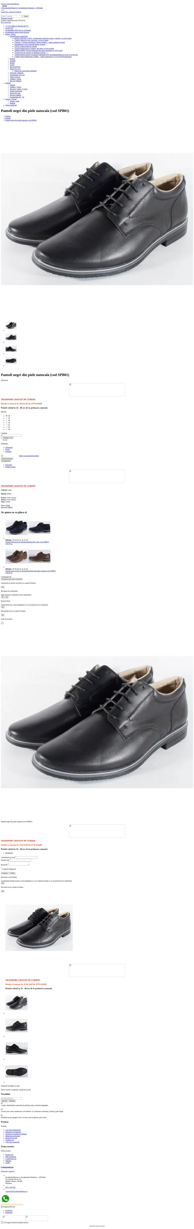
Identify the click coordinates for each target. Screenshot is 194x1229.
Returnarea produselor (13, 1132)
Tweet (7, 449)
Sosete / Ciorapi (11, 99)
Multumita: (9, 853)
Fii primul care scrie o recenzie (12, 579)
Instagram (8, 1212)
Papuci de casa (15, 69)
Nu (3, 597)
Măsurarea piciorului (12, 1136)
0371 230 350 (10, 1187)
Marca (3, 505)
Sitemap (8, 1161)
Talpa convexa (15, 77)
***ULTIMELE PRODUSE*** (17, 26)
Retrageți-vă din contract (97, 1226)
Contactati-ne (7, 1167)
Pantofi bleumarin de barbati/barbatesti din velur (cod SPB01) (27, 542)
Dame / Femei (10, 34)
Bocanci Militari (15, 81)
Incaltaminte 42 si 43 (17, 75)
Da (3, 587)
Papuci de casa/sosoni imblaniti (25, 71)
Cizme (12, 65)
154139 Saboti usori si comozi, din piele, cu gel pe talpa (34, 48)
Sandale (12, 61)
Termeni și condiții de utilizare (16, 1134)
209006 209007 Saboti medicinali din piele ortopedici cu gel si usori (38, 50)
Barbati (8, 83)
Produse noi (9, 1140)
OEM (8, 505)
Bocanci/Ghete (15, 67)
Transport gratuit (7, 18)
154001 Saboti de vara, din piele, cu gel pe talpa (31, 40)
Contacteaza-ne (10, 1159)
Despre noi (9, 1155)
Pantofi (12, 59)
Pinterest (8, 452)
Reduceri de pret (11, 1138)
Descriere (8, 465)
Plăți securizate (10, 1157)
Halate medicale (11, 105)
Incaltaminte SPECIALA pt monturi (18, 30)
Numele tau (5, 860)
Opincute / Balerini (16, 73)
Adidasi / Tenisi (15, 79)
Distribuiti (8, 447)
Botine (12, 63)
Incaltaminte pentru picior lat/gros (17, 32)
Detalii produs (10, 467)
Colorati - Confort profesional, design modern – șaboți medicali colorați (39, 42)
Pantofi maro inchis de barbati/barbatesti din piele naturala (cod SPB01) (30, 571)
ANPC (7, 1163)
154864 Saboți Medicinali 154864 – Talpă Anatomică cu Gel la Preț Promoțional (43, 57)
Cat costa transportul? (13, 1130)
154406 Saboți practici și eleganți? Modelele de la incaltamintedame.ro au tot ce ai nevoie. (46, 55)
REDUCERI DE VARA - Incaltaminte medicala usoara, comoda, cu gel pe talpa (42, 38)
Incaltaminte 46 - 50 (17, 97)
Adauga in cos (7, 438)
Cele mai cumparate (12, 1142)
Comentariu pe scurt (8, 857)
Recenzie (4, 865)
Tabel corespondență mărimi (29, 456)
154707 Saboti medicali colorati (25, 46)
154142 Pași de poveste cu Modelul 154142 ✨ (31, 53)
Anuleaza (5, 873)
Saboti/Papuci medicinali (18, 36)
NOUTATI (9, 28)
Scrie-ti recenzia (7, 458)
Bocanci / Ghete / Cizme (18, 89)
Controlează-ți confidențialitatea (12, 1205)
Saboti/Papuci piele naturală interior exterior (29, 44)
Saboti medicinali (16, 91)
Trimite (12, 873)
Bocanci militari (15, 95)
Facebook (8, 1210)
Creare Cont (5, 4)
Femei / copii (14, 101)
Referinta (4, 507)
